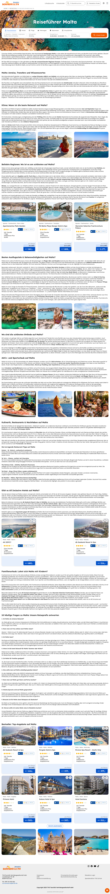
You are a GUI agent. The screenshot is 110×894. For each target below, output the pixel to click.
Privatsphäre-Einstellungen (69, 875)
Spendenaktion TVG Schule (93, 878)
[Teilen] (30, 204)
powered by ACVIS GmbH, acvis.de (55, 891)
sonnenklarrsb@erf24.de (9, 883)
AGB (38, 877)
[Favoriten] (34, 204)
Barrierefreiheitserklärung (69, 877)
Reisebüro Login (90, 875)
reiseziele (13, 8)
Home (6, 8)
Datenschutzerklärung (44, 878)
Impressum (40, 875)
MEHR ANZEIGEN (55, 826)
